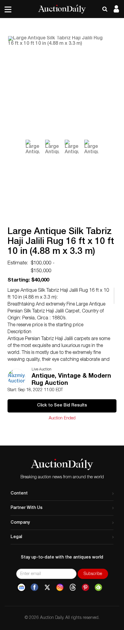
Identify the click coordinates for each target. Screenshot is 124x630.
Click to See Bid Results (62, 405)
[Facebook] (34, 587)
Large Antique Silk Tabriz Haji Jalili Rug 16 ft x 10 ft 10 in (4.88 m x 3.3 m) (61, 242)
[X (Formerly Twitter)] (47, 587)
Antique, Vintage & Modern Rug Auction (71, 380)
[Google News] (21, 587)
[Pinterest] (85, 587)
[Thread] (72, 587)
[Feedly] (98, 587)
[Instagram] (60, 587)
